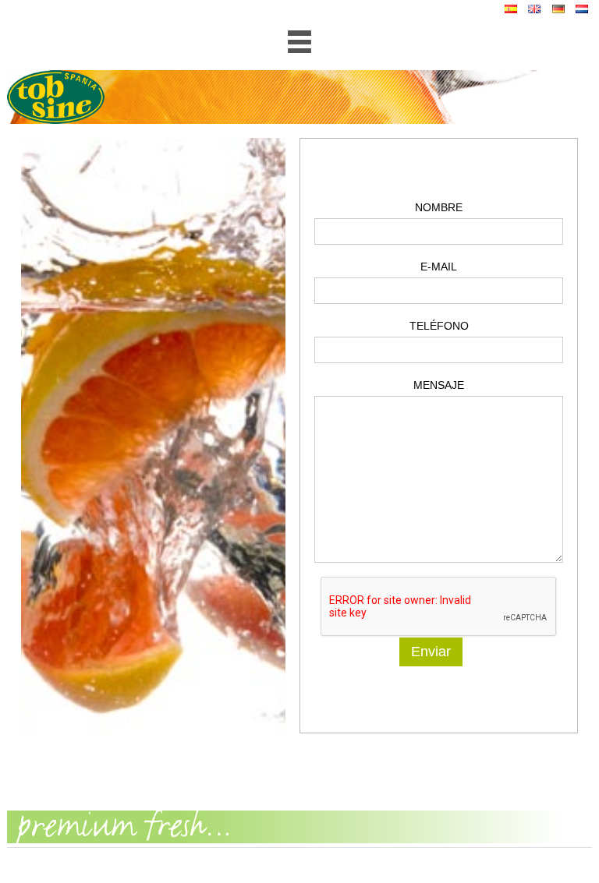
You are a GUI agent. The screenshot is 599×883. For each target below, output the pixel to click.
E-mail (438, 266)
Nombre (439, 207)
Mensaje (438, 385)
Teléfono (439, 326)
